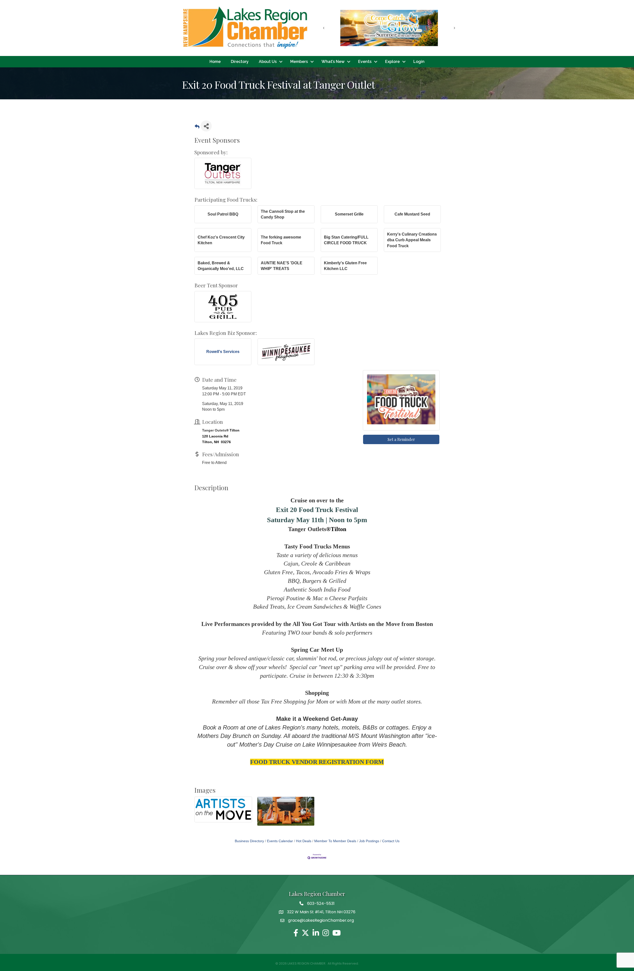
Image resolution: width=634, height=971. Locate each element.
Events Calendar (280, 841)
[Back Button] (197, 127)
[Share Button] (206, 126)
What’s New (332, 61)
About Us (268, 61)
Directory (240, 61)
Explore (392, 61)
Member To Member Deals (335, 841)
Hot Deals (303, 841)
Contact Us (390, 841)
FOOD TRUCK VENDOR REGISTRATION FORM (317, 762)
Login (418, 61)
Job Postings (369, 841)
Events (364, 61)
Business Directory (249, 841)
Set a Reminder (401, 439)
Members (299, 61)
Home (215, 61)
